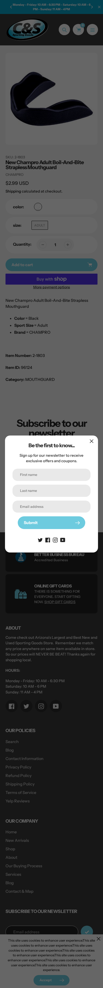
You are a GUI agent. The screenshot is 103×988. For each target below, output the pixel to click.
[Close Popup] (91, 441)
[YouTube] (62, 539)
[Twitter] (40, 539)
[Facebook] (47, 539)
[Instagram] (55, 539)
